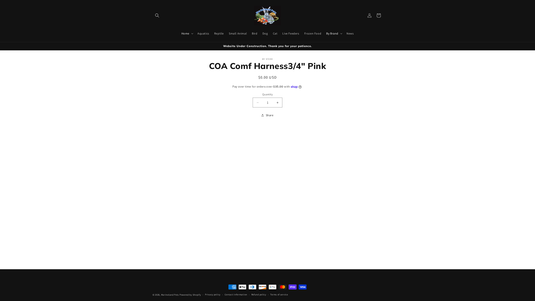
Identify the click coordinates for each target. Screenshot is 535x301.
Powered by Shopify (190, 294)
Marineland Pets (170, 294)
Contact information (236, 294)
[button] (157, 15)
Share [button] (270, 115)
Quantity (267, 94)
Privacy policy (212, 294)
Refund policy (258, 294)
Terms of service (279, 294)
